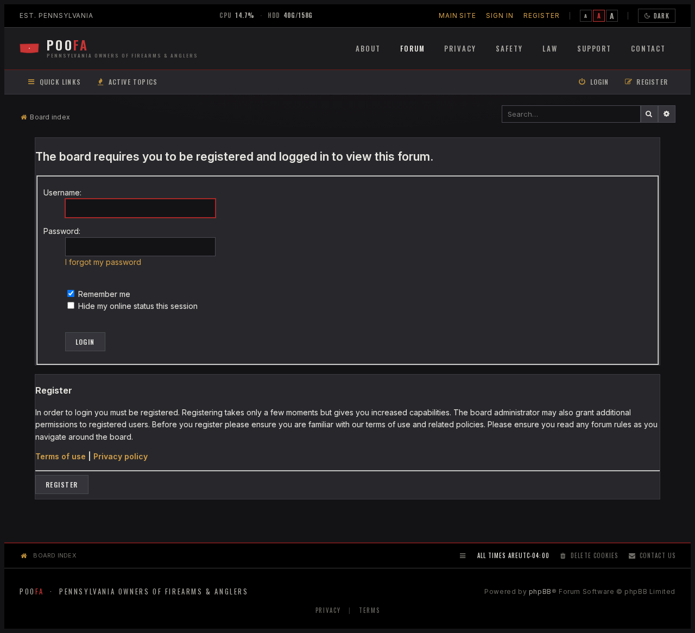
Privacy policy (120, 456)
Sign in (500, 15)
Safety (509, 48)
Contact (648, 48)
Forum (412, 48)
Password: (61, 231)
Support (594, 48)
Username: (62, 192)
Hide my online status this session (137, 306)
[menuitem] (127, 82)
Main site (458, 15)
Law (550, 48)
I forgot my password (103, 262)
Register (541, 15)
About (368, 48)
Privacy (460, 48)
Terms (369, 610)
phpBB (540, 591)
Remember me (103, 294)
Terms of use (60, 456)
